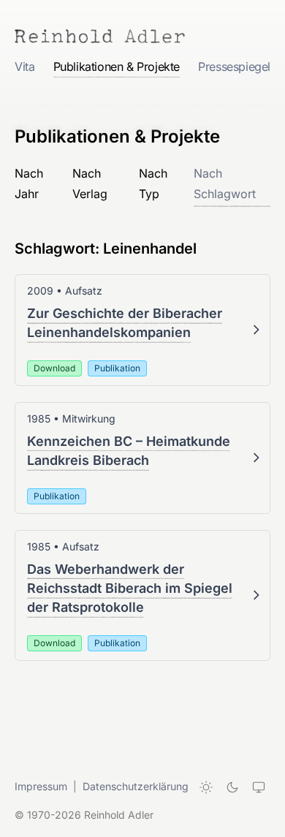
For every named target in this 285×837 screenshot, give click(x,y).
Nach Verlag (89, 183)
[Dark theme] (232, 787)
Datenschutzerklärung (136, 786)
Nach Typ (153, 183)
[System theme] (258, 787)
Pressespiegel (234, 66)
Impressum (41, 786)
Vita (24, 66)
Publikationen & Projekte (116, 66)
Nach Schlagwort (225, 183)
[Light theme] (206, 787)
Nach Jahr (29, 183)
